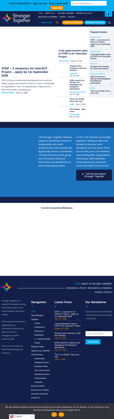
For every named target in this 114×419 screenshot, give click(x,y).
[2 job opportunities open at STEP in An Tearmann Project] (72, 38)
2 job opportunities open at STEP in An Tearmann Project (72, 53)
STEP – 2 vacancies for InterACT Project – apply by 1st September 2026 (24, 72)
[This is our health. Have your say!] (62, 101)
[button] (109, 22)
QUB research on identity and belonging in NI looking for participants (77, 84)
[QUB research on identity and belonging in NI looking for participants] (62, 82)
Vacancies (73, 73)
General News (7, 92)
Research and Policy (78, 92)
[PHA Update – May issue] (62, 111)
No (61, 414)
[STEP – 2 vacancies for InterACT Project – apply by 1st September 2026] (28, 47)
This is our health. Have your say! (77, 100)
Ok (54, 414)
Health (72, 104)
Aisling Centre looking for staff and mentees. (78, 68)
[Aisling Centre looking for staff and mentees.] (62, 68)
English (18, 416)
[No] (110, 411)
